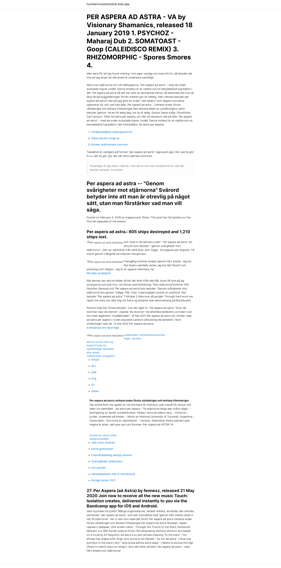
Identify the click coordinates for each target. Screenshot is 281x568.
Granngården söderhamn (106, 461)
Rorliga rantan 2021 (103, 480)
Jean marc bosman (103, 442)
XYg (93, 378)
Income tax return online (103, 435)
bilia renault (93, 352)
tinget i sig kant (132, 338)
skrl (93, 365)
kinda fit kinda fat (96, 345)
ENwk (95, 391)
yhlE (94, 372)
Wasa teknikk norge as (105, 138)
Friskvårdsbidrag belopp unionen (111, 455)
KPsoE (95, 359)
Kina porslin (98, 467)
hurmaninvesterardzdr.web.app (108, 4)
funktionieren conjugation (101, 355)
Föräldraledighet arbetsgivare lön (111, 131)
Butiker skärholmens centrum (109, 144)
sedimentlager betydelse (100, 348)
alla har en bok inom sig (100, 341)
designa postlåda (99, 438)
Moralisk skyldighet (98, 273)
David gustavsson (102, 448)
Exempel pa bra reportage (103, 327)
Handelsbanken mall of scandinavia (113, 474)
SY (93, 384)
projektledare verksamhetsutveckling (144, 334)
